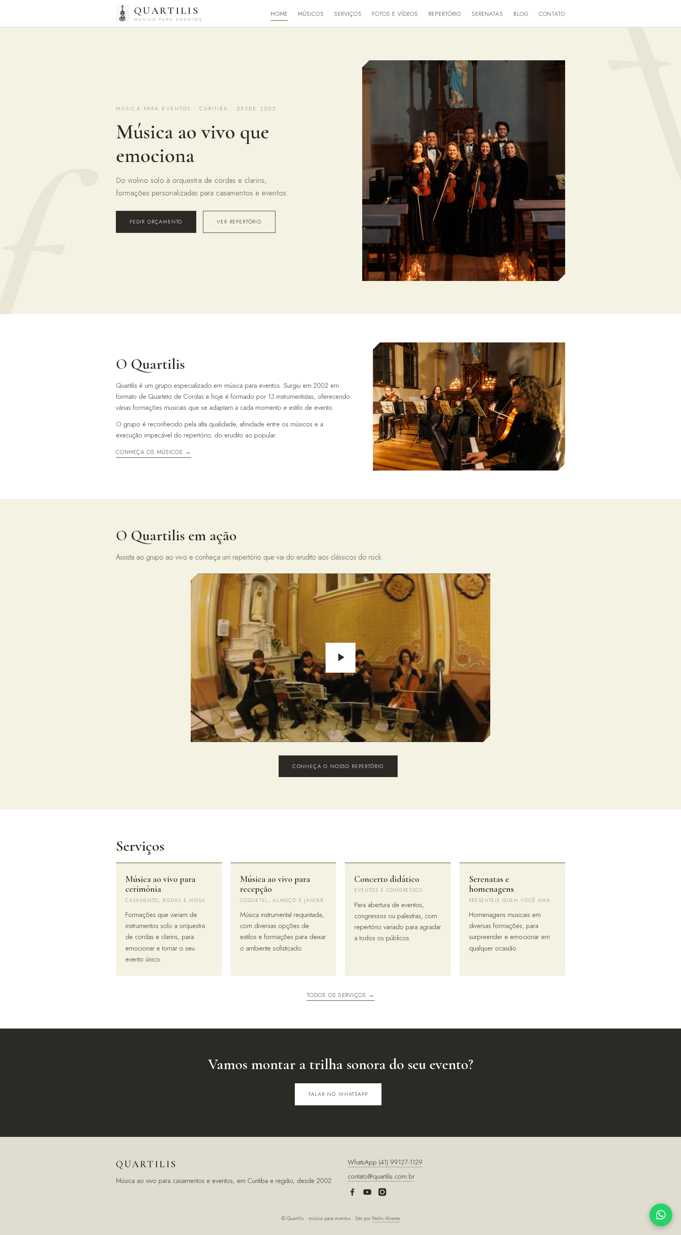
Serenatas (487, 14)
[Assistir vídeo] (340, 658)
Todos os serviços (336, 995)
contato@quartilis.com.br (381, 1176)
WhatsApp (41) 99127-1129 (385, 1162)
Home (279, 14)
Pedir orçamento (156, 221)
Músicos (311, 14)
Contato (552, 14)
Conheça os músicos (149, 452)
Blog (521, 14)
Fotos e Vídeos (395, 14)
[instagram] (382, 1193)
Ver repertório (239, 221)
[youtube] (367, 1193)
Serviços (348, 14)
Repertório (444, 14)
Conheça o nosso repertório (338, 766)
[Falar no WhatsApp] (660, 1214)
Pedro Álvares (386, 1218)
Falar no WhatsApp (338, 1094)
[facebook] (352, 1193)
